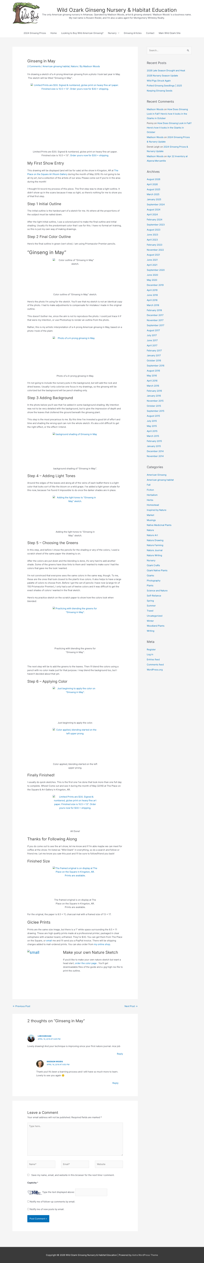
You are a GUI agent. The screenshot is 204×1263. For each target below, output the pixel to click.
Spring (150, 600)
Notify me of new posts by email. (47, 1209)
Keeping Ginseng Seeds (159, 90)
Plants (150, 585)
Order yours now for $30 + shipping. (89, 155)
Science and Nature (157, 590)
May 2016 (152, 375)
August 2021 (153, 254)
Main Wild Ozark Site (170, 33)
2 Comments (34, 66)
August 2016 (153, 370)
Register (151, 649)
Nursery (112, 33)
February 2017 (154, 350)
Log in (150, 654)
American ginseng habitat (56, 66)
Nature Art (152, 535)
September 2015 (155, 411)
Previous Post (21, 1006)
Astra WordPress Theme (145, 1255)
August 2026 (153, 179)
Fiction (150, 489)
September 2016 (155, 365)
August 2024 (153, 209)
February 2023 (154, 244)
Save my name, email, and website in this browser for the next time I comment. (72, 1175)
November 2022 (155, 249)
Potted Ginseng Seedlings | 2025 (164, 85)
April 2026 (152, 184)
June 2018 (152, 295)
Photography (153, 580)
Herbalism (152, 495)
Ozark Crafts (153, 565)
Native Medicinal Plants (159, 525)
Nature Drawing (155, 540)
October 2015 (154, 405)
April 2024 (152, 214)
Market (150, 515)
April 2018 (152, 300)
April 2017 (152, 345)
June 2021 (152, 259)
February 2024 (154, 219)
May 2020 (152, 280)
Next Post (131, 1006)
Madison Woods (55, 1061)
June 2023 (152, 234)
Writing (150, 630)
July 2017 (152, 335)
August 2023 (153, 229)
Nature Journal (154, 550)
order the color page (86, 963)
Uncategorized (154, 615)
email (49, 940)
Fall (149, 484)
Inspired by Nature (156, 510)
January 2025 (154, 199)
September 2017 (155, 325)
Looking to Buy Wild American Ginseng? (82, 33)
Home (53, 33)
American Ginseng (156, 474)
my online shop (102, 944)
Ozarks (150, 575)
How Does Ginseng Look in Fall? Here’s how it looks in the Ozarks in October (167, 114)
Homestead (153, 504)
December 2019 (155, 285)
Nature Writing (154, 555)
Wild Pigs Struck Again (159, 80)
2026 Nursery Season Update (162, 75)
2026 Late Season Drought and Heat (166, 70)
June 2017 (152, 340)
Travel (150, 610)
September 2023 (156, 224)
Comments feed (155, 664)
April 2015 (152, 431)
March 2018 (153, 305)
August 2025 (153, 189)
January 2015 (154, 446)
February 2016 (154, 390)
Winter (150, 620)
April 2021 (152, 264)
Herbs (150, 500)
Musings (151, 520)
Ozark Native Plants (157, 570)
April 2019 (152, 290)
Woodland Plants (155, 625)
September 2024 (156, 204)
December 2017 (155, 315)
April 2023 (152, 239)
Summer (151, 605)
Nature (74, 66)
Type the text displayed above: (58, 1192)
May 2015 (152, 426)
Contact (150, 33)
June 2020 (152, 274)
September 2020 (156, 270)
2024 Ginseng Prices (35, 33)
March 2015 (153, 436)
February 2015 (154, 441)
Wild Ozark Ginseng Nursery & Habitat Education (117, 10)
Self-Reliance (154, 595)
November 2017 (155, 320)
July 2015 (152, 421)
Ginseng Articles (133, 33)
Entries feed (153, 659)
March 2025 (153, 194)
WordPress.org (155, 669)
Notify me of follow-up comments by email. (52, 1201)
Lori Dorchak (44, 1036)
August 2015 (153, 415)
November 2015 (155, 400)
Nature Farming (155, 545)
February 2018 (154, 310)
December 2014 (155, 451)
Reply (120, 1053)
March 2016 (153, 385)
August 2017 (153, 330)
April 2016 (152, 380)
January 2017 (154, 355)
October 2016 (154, 360)
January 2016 (154, 395)
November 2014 (155, 456)
